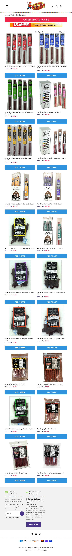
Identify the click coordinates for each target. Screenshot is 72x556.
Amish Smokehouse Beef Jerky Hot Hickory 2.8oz (19, 339)
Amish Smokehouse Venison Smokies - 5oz (51, 473)
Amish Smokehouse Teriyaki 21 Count (49, 204)
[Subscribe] (22, 513)
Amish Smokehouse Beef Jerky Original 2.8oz (20, 248)
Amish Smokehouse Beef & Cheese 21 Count (19, 204)
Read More (33, 524)
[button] (7, 6)
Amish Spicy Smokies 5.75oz (46, 429)
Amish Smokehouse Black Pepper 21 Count (51, 158)
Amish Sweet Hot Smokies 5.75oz (16, 473)
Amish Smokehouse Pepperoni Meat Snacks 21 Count (19, 113)
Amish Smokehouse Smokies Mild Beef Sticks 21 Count (52, 67)
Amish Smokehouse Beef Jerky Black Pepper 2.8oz (51, 293)
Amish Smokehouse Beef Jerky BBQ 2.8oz (51, 338)
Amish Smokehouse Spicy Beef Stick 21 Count (20, 66)
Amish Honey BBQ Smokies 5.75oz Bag (50, 384)
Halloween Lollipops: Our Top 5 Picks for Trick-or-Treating (35, 501)
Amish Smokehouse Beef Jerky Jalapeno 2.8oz (20, 429)
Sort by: (37, 32)
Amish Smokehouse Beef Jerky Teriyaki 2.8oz (20, 292)
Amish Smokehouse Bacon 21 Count (49, 112)
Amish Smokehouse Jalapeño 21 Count (49, 248)
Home (7, 15)
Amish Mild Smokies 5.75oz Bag (15, 384)
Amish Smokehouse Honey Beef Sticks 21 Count (18, 159)
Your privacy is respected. (12, 517)
